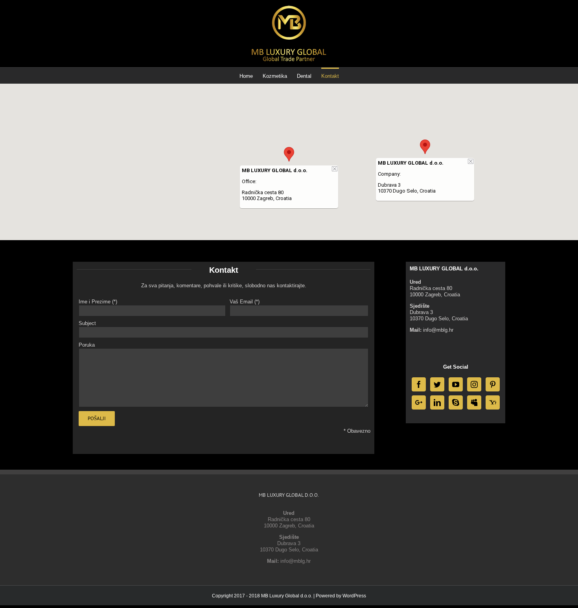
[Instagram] (474, 384)
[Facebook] (419, 384)
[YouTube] (456, 384)
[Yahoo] (493, 402)
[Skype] (456, 402)
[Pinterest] (493, 384)
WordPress (354, 596)
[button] (289, 154)
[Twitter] (437, 384)
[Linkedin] (437, 402)
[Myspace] (474, 402)
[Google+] (419, 402)
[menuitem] (251, 75)
